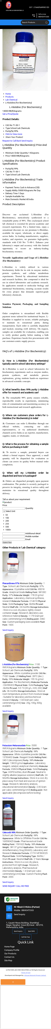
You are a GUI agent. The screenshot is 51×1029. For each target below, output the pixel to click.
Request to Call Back (11, 141)
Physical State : (24, 685)
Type (7, 174)
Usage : (25, 697)
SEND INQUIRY (9, 886)
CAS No (8, 172)
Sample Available (13, 196)
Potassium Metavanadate (14, 745)
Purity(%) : (37, 586)
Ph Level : (26, 688)
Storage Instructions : (25, 610)
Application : (16, 682)
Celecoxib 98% (8, 832)
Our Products (10, 953)
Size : (21, 622)
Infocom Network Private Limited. (35, 975)
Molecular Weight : (28, 595)
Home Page (9, 946)
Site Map (8, 960)
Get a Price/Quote (10, 114)
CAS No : (37, 589)
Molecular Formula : (25, 601)
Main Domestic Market (15, 199)
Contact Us (9, 957)
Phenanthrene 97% (10, 583)
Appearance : (16, 589)
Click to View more (13, 134)
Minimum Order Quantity (16, 153)
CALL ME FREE (22, 886)
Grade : (13, 592)
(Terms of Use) (25, 972)
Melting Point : (35, 592)
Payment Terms (12, 187)
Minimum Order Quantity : (32, 583)
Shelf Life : (20, 607)
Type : (16, 586)
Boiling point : (36, 619)
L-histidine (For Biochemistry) (15, 664)
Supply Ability (11, 190)
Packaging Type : (24, 604)
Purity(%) (9, 169)
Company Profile (11, 950)
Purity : (7, 595)
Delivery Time (11, 193)
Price (7, 156)
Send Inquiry (27, 141)
